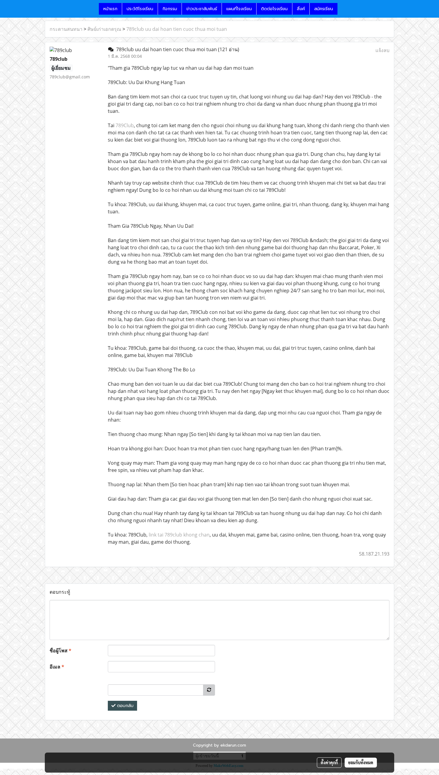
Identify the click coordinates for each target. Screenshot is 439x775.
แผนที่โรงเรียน (239, 9)
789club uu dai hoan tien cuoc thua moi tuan (176, 29)
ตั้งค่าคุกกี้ (329, 762)
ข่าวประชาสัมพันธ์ (201, 9)
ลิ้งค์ (301, 9)
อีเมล (57, 666)
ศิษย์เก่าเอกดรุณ (104, 29)
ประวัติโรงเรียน (140, 9)
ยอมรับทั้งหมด (360, 762)
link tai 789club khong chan (179, 534)
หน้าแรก (110, 9)
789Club (125, 125)
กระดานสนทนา (66, 29)
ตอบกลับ (124, 706)
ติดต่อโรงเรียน (274, 9)
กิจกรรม (169, 9)
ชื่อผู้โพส (60, 650)
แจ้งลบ (382, 50)
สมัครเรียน (323, 9)
